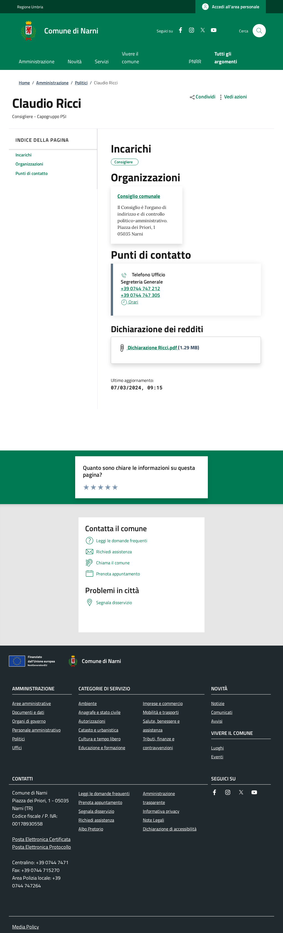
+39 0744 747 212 (140, 288)
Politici (81, 82)
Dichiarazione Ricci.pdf (152, 347)
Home (24, 82)
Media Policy (25, 927)
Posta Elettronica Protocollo (41, 847)
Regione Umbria (30, 7)
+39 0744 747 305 (140, 295)
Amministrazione (52, 82)
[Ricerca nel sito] (259, 30)
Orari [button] (132, 301)
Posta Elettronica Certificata (41, 839)
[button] (230, 6)
